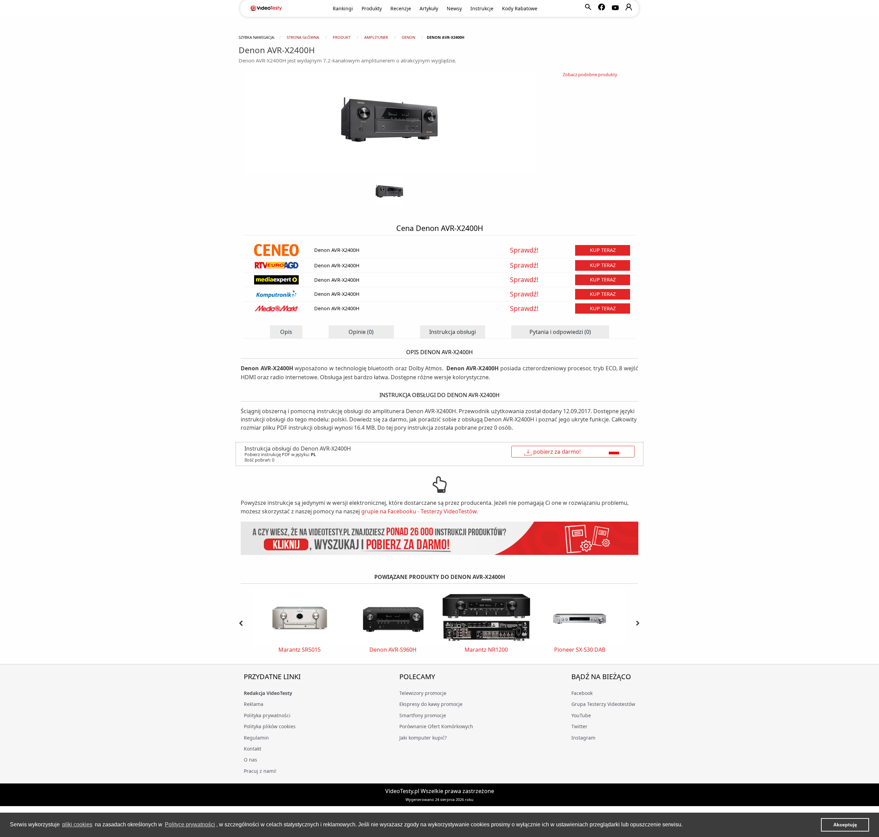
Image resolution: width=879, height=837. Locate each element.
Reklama (253, 704)
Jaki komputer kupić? (423, 737)
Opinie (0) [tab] (361, 332)
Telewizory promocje (422, 693)
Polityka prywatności (267, 715)
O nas (250, 759)
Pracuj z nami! (260, 771)
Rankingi (343, 8)
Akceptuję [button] (845, 824)
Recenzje (400, 8)
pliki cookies (77, 824)
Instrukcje (481, 8)
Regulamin (256, 737)
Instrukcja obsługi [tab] (452, 332)
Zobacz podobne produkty (590, 74)
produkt (342, 37)
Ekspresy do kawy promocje (431, 704)
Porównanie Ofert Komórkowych (436, 726)
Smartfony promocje (422, 715)
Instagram (583, 737)
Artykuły (429, 8)
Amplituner (376, 37)
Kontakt (252, 748)
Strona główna (303, 37)
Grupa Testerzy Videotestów (603, 704)
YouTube (581, 715)
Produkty (372, 8)
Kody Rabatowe (519, 8)
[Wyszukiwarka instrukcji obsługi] (439, 538)
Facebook (582, 693)
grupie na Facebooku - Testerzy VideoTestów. (419, 511)
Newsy (454, 8)
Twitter (579, 726)
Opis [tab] (286, 332)
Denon (408, 37)
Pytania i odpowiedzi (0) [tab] (560, 332)
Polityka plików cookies (270, 726)
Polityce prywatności (190, 824)
